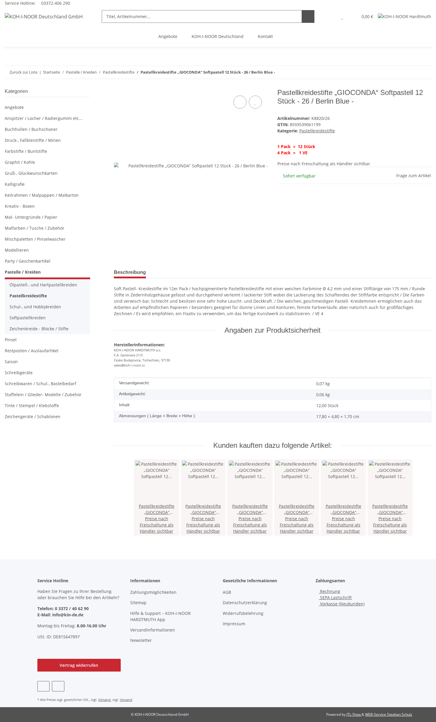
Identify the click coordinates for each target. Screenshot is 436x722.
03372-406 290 (55, 3)
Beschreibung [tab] (130, 272)
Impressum (234, 623)
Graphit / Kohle (20, 162)
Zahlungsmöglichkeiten (153, 592)
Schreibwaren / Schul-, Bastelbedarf (40, 383)
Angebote (167, 36)
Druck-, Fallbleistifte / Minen (33, 140)
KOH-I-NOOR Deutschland (218, 36)
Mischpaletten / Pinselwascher (35, 239)
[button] (330, 16)
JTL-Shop (354, 714)
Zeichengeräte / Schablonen (33, 416)
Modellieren (17, 250)
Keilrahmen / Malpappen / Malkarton (42, 195)
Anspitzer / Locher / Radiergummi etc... (43, 118)
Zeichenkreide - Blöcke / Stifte (39, 328)
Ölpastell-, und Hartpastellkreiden (43, 285)
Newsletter (141, 640)
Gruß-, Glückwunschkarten (31, 173)
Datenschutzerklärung (245, 602)
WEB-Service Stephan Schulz (388, 714)
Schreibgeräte (19, 372)
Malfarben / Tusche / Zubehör (34, 228)
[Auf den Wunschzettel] (255, 102)
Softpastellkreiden (27, 317)
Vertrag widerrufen (79, 665)
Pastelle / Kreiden (23, 272)
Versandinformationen (152, 630)
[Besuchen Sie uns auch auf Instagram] (58, 686)
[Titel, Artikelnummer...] (308, 16)
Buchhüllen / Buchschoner (31, 129)
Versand (104, 699)
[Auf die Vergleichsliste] (239, 102)
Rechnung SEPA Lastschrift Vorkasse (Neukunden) (342, 597)
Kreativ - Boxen (20, 206)
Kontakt (265, 36)
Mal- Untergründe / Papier (31, 217)
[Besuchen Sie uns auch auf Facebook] (43, 686)
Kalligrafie (15, 184)
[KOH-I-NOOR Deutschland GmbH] (44, 16)
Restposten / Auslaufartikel (31, 350)
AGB (227, 592)
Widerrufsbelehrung (243, 613)
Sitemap (138, 602)
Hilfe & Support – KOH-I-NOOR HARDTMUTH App (160, 616)
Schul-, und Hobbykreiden (35, 307)
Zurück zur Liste (23, 72)
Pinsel (11, 339)
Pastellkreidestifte (317, 131)
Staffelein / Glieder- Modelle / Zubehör (43, 394)
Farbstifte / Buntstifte (26, 151)
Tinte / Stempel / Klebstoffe (32, 405)
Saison (11, 361)
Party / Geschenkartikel (27, 261)
